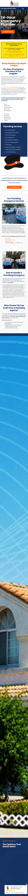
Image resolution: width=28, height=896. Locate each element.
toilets (21, 242)
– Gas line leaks (8, 241)
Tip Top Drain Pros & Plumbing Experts (9, 87)
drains (14, 242)
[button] (23, 8)
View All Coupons (15, 56)
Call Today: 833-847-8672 (8, 8)
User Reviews (19, 892)
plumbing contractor (11, 88)
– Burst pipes (7, 238)
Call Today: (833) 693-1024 (14, 52)
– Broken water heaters (10, 240)
